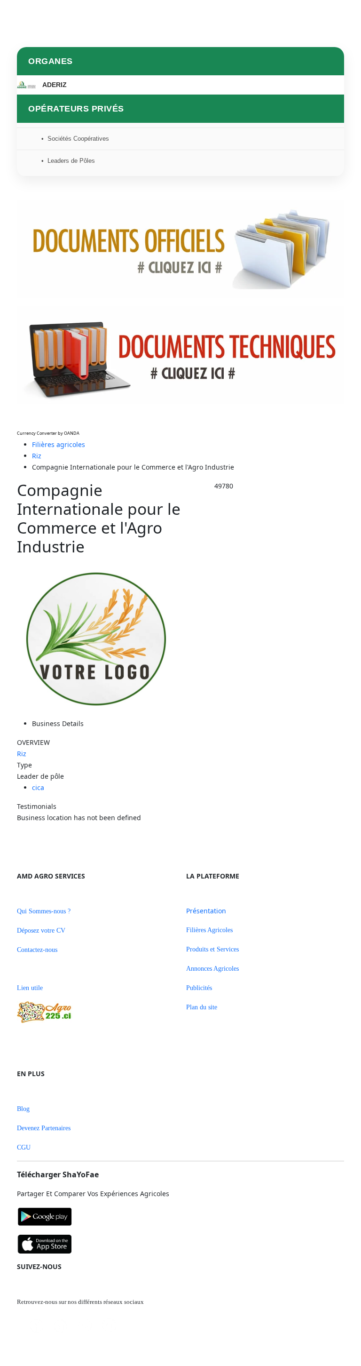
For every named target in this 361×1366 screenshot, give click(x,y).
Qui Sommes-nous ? (44, 911)
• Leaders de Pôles (68, 160)
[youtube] (113, 1326)
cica (38, 787)
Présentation (206, 910)
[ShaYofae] (180, 1244)
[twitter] (88, 1325)
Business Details (58, 723)
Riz (36, 455)
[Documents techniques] (180, 355)
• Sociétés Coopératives (75, 138)
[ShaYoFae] (180, 1217)
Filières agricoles (58, 444)
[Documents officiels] (180, 249)
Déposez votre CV (41, 930)
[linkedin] (64, 1326)
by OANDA (68, 433)
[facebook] (40, 1326)
